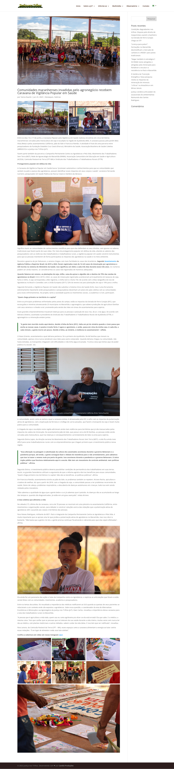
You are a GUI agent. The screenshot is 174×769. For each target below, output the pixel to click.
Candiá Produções (66, 766)
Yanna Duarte (26, 97)
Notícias (57, 97)
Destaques (49, 97)
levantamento (110, 261)
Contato (146, 6)
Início (78, 6)
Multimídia (116, 6)
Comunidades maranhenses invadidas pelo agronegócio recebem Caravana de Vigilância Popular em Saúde (64, 91)
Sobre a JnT (88, 6)
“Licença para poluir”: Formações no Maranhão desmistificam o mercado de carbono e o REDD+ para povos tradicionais (143, 50)
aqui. (61, 635)
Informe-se (102, 6)
